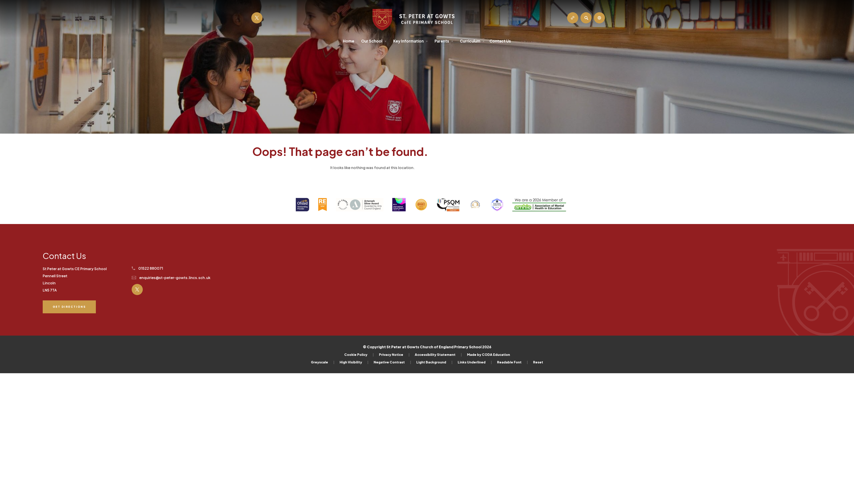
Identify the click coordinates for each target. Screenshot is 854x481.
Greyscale (322, 362)
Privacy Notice (394, 355)
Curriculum (472, 41)
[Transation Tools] (599, 17)
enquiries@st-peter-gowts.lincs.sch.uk (174, 277)
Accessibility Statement (438, 355)
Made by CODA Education (488, 355)
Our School (373, 41)
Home (348, 41)
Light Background (434, 362)
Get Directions (69, 309)
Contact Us (500, 41)
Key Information (410, 41)
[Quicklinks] (573, 17)
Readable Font (512, 362)
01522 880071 (150, 268)
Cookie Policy (359, 355)
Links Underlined (475, 362)
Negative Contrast (392, 362)
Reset (538, 362)
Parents (444, 41)
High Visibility (354, 362)
